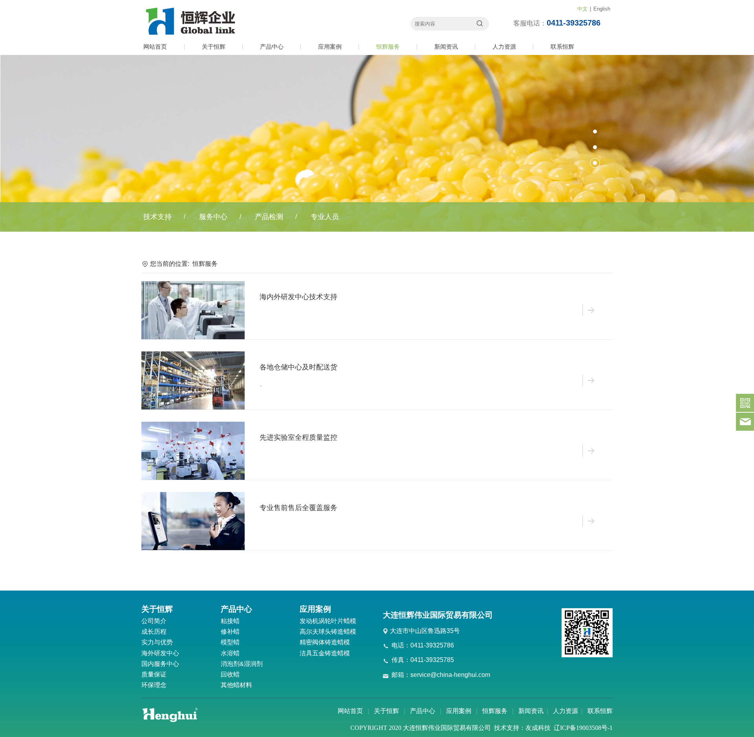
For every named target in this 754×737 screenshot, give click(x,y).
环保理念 (154, 685)
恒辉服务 (388, 46)
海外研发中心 (160, 653)
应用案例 (330, 46)
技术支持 (157, 217)
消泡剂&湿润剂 (242, 663)
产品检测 (269, 217)
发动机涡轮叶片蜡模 (328, 621)
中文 (582, 9)
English (601, 9)
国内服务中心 (160, 663)
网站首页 (155, 46)
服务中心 (213, 217)
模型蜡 (230, 642)
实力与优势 (157, 642)
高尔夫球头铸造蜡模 (328, 631)
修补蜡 (230, 631)
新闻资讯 (446, 46)
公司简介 (154, 621)
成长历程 (154, 631)
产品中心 (272, 46)
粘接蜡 (230, 621)
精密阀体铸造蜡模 (325, 642)
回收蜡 (230, 674)
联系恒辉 (562, 46)
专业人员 (325, 217)
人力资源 (504, 46)
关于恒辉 (213, 46)
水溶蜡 (230, 653)
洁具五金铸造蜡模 (325, 653)
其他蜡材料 (236, 685)
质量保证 (154, 674)
